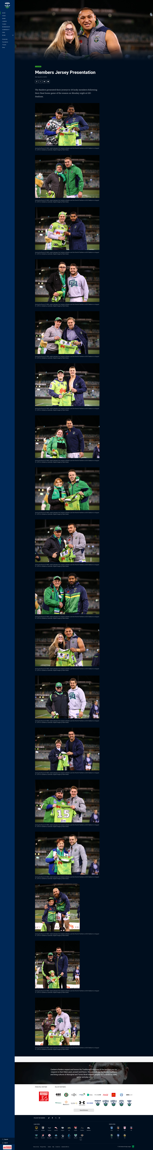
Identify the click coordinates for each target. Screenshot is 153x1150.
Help (53, 1146)
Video (4, 15)
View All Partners (84, 1110)
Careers (49, 1146)
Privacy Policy (43, 1146)
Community (6, 29)
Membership (6, 26)
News (4, 13)
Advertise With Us (65, 1146)
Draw (4, 18)
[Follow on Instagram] (59, 1117)
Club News (38, 66)
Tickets (4, 44)
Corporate (4, 39)
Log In (6, 1142)
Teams (4, 24)
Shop (3, 47)
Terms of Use (36, 1146)
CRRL (3, 32)
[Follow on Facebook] (52, 1117)
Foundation (5, 42)
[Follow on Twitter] (55, 1117)
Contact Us (57, 1146)
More (4, 35)
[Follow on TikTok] (48, 1117)
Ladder (4, 21)
